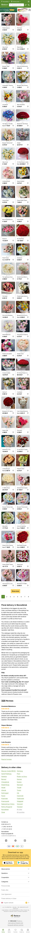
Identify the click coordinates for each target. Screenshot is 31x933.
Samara (19, 779)
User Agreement (6, 894)
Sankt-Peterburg (6, 774)
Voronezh (20, 804)
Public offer (4, 890)
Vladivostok (20, 798)
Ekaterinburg (5, 785)
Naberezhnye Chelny (7, 804)
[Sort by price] (25, 4)
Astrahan (4, 777)
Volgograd (20, 801)
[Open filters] (28, 4)
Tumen (19, 790)
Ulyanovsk (20, 796)
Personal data (5, 886)
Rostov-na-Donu (22, 777)
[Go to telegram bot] (15, 840)
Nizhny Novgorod (6, 807)
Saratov (19, 782)
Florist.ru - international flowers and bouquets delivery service (15, 923)
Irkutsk (3, 787)
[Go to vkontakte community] (6, 840)
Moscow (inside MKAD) (8, 771)
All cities (19, 809)
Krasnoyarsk (5, 801)
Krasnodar (4, 798)
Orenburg (20, 771)
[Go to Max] (25, 840)
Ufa (18, 793)
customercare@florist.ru (8, 836)
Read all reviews (6, 759)
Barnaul (3, 779)
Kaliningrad (4, 793)
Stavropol (20, 785)
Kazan (3, 796)
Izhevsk (3, 790)
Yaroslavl (20, 807)
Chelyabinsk (5, 782)
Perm (18, 774)
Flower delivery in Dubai (8, 898)
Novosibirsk (5, 809)
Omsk (3, 812)
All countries (20, 812)
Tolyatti (19, 787)
